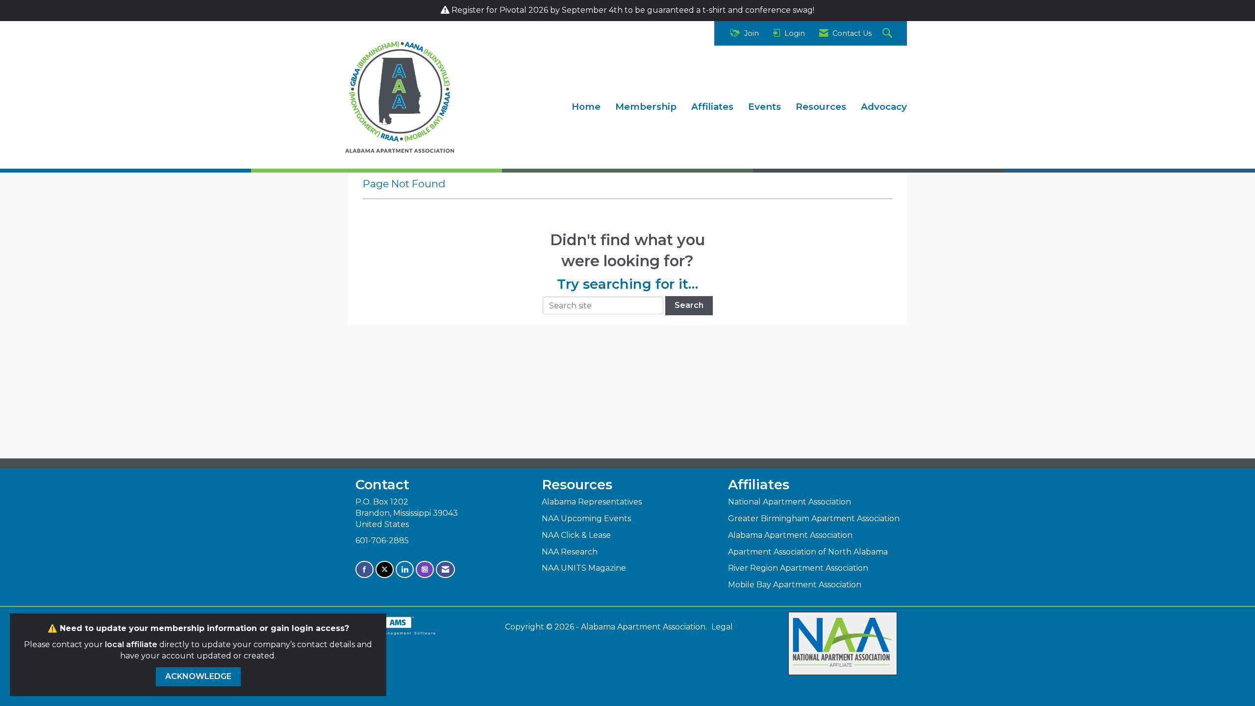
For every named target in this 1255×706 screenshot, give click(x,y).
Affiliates (712, 106)
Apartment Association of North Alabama (808, 551)
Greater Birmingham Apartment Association (814, 518)
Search (689, 305)
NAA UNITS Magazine (584, 568)
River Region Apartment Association (798, 568)
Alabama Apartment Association (790, 535)
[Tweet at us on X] (385, 569)
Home (586, 106)
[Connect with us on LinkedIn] (405, 569)
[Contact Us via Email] (445, 569)
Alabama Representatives (592, 501)
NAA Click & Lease (576, 535)
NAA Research (570, 551)
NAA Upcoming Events (586, 518)
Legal (722, 626)
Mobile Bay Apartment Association (794, 584)
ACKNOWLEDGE (198, 676)
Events (764, 106)
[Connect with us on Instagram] (425, 569)
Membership (646, 106)
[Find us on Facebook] (364, 569)
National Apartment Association (789, 501)
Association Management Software (392, 633)
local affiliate (131, 644)
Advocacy (884, 106)
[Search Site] (888, 33)
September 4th (591, 10)
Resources (821, 106)
